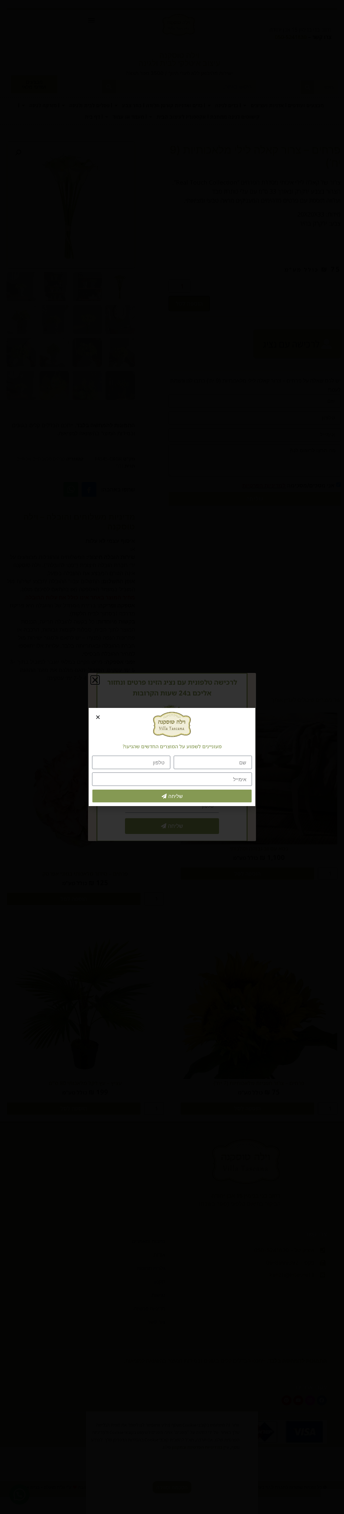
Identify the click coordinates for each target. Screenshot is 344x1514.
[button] (97, 717)
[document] (172, 757)
